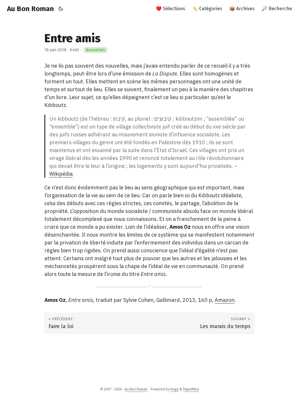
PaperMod (191, 389)
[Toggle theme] (60, 8)
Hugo (174, 389)
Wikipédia (61, 173)
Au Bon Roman (30, 9)
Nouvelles (95, 49)
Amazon (224, 300)
